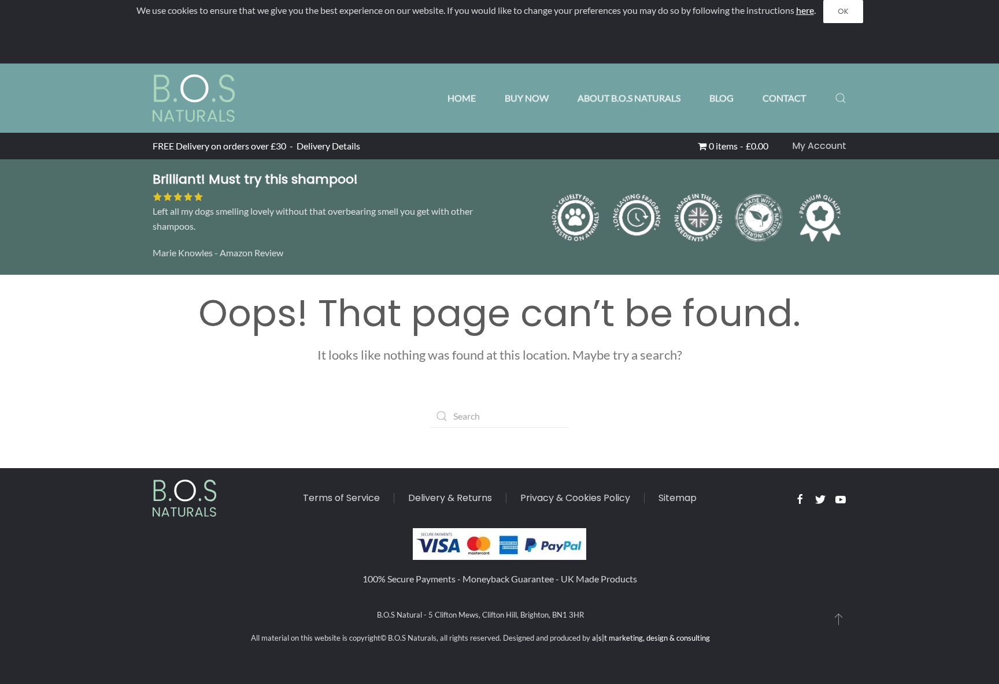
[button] (840, 98)
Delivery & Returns (450, 497)
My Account (819, 145)
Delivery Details (328, 145)
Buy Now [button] (527, 97)
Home (461, 97)
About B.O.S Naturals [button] (629, 97)
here (805, 10)
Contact (784, 97)
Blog (721, 97)
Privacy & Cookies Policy (575, 497)
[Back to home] (194, 98)
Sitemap (677, 497)
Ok (843, 11)
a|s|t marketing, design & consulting (651, 637)
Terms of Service (341, 497)
